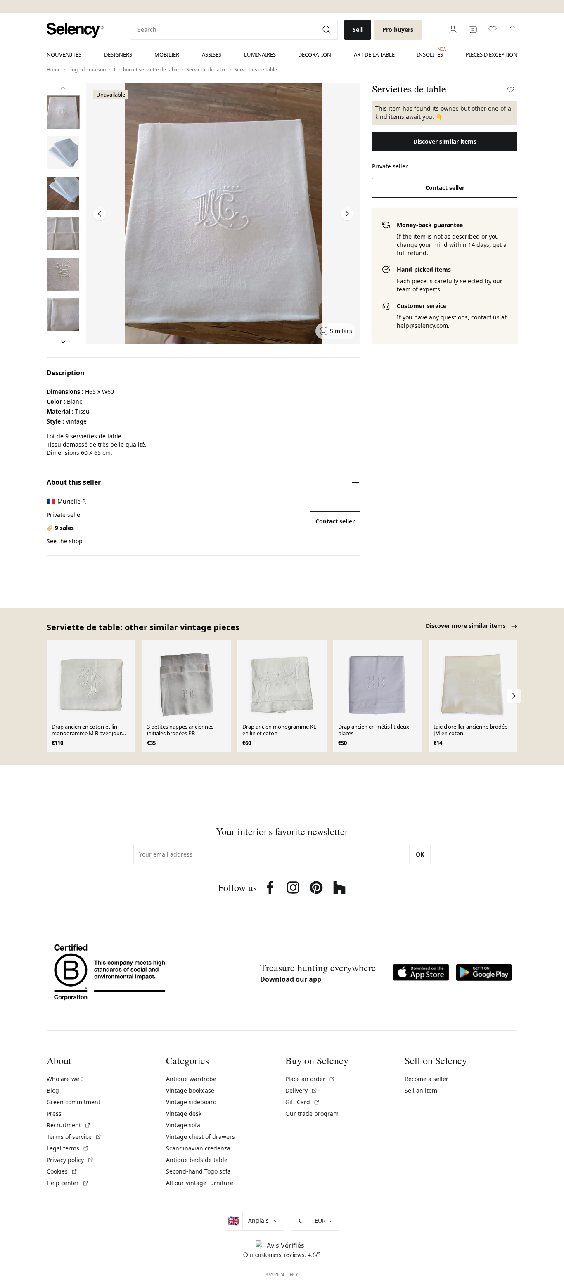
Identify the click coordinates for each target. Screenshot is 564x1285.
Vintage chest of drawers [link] (200, 1137)
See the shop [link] (65, 541)
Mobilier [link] (166, 54)
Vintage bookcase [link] (190, 1090)
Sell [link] (358, 29)
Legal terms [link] (68, 1148)
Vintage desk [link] (183, 1113)
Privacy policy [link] (70, 1160)
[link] (75, 30)
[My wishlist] (493, 30)
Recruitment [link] (69, 1125)
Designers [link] (118, 54)
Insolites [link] (430, 52)
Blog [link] (53, 1090)
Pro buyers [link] (397, 29)
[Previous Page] (99, 213)
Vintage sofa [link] (183, 1125)
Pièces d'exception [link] (491, 54)
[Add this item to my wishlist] (511, 89)
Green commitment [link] (73, 1102)
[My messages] (473, 30)
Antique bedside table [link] (196, 1160)
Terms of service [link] (74, 1137)
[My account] (453, 30)
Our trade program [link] (312, 1113)
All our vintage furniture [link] (199, 1183)
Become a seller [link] (426, 1079)
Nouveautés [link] (64, 54)
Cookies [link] (62, 1171)
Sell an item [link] (421, 1090)
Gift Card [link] (302, 1102)
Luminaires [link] (260, 54)
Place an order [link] (310, 1079)
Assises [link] (211, 54)
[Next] (63, 342)
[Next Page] (347, 213)
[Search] (327, 30)
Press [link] (54, 1113)
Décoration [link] (314, 54)
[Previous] (63, 88)
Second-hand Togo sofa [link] (198, 1171)
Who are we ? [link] (65, 1079)
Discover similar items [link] (444, 141)
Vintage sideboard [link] (191, 1102)
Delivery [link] (301, 1090)
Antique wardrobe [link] (191, 1079)
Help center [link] (68, 1183)
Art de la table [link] (374, 54)
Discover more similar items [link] (466, 625)
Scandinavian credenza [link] (198, 1148)
